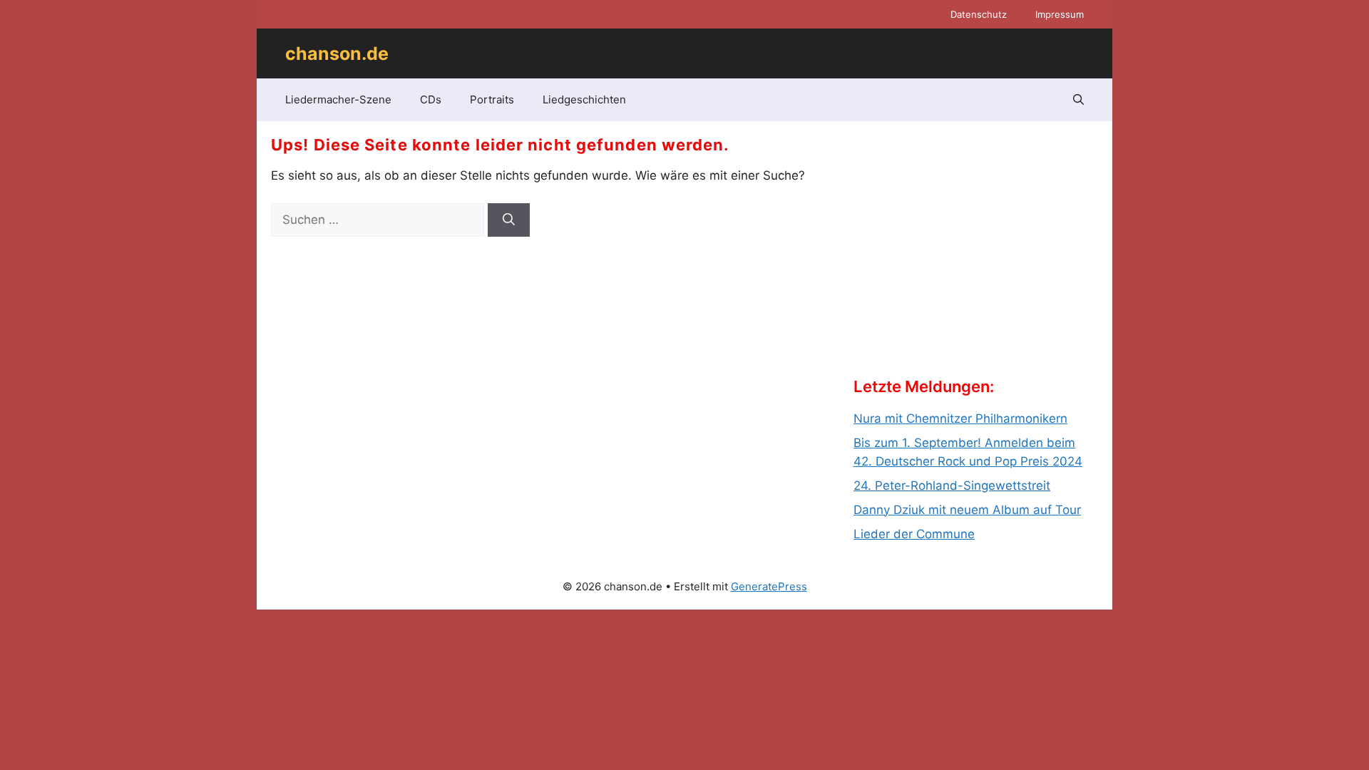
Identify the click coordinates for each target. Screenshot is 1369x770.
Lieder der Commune (914, 534)
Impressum (1059, 14)
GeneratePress (769, 586)
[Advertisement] (960, 261)
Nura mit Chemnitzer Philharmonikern (960, 418)
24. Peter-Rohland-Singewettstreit (951, 485)
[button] (1078, 99)
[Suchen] (509, 220)
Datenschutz (978, 14)
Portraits (492, 99)
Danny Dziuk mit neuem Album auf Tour (967, 510)
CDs (430, 99)
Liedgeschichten (584, 99)
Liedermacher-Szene (338, 99)
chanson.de (337, 53)
